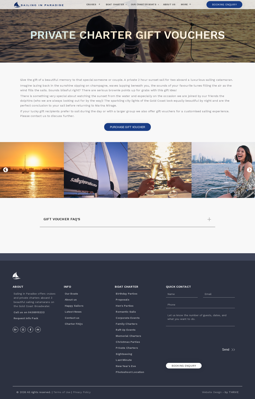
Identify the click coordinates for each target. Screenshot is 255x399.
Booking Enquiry (184, 365)
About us (71, 299)
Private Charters (127, 347)
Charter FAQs (74, 323)
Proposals (122, 299)
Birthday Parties (126, 293)
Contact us (72, 317)
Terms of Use (61, 392)
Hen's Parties (124, 305)
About (18, 286)
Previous (5, 170)
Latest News (73, 311)
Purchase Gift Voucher (127, 127)
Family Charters (126, 323)
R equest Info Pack (26, 318)
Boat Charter (115, 4)
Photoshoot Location (130, 372)
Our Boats (71, 293)
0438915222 (36, 312)
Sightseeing (124, 353)
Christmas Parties (128, 341)
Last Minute (124, 359)
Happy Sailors (74, 305)
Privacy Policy (82, 392)
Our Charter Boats (143, 4)
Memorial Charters (128, 335)
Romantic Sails (126, 311)
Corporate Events (128, 317)
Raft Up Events (126, 329)
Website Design (212, 392)
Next (249, 170)
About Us (169, 4)
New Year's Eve (126, 366)
